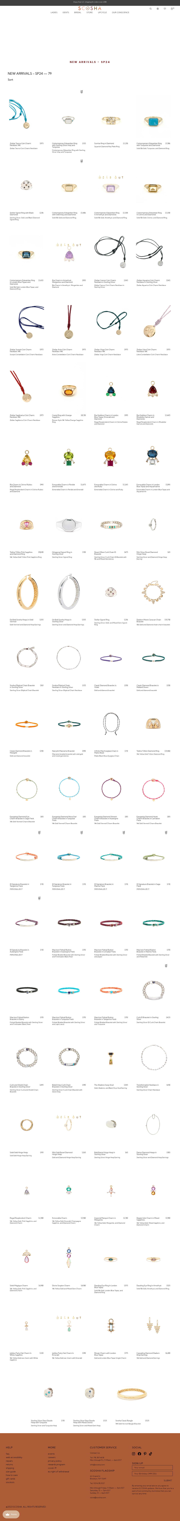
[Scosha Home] (89, 8)
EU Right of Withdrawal (58, 1471)
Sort (10, 79)
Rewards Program (56, 1464)
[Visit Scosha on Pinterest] (145, 1454)
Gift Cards (10, 1478)
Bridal (77, 12)
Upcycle (102, 12)
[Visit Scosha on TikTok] (150, 1454)
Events (51, 1453)
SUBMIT (168, 1480)
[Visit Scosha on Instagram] (133, 1454)
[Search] (151, 9)
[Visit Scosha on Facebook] (139, 1454)
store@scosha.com (98, 1497)
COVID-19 (52, 1468)
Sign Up (106, 2)
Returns (9, 1464)
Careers (51, 1457)
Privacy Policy (55, 1461)
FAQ (7, 1453)
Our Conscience (120, 12)
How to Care (12, 1475)
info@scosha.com (97, 1464)
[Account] (158, 9)
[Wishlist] (165, 9)
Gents (66, 12)
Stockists (10, 1482)
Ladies (54, 12)
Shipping (10, 1468)
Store (90, 12)
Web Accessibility (14, 1457)
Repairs (9, 1461)
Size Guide (11, 1471)
